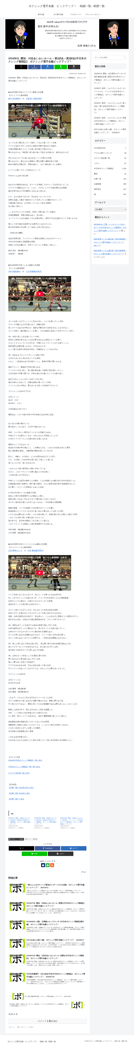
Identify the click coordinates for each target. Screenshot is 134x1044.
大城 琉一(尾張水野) (34, 99)
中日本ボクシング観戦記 (16, 839)
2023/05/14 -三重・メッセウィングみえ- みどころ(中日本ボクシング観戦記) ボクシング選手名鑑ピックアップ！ (110, 227)
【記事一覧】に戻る (16, 799)
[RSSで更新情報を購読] (52, 865)
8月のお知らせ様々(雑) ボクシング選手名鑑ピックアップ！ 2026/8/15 (110, 130)
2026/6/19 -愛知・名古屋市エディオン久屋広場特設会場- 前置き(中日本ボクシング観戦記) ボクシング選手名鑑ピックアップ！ (110, 78)
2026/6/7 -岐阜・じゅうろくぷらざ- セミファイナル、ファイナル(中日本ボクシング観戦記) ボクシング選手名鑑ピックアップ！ (110, 93)
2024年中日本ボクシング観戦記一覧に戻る (25, 760)
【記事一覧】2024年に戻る (19, 793)
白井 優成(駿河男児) (35, 551)
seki (95, 245)
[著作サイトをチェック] (43, 865)
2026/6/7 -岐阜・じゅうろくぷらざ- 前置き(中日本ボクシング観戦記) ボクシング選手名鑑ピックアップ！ (110, 121)
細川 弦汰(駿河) (14, 99)
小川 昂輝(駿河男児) (34, 272)
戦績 (36, 839)
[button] (74, 67)
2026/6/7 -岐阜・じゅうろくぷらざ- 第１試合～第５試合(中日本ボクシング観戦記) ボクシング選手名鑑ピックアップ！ (110, 108)
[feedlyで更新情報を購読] (48, 865)
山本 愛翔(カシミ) (15, 551)
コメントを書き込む (48, 1021)
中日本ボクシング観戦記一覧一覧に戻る (24, 767)
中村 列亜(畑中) (14, 272)
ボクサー (29, 839)
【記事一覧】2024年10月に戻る (21, 788)
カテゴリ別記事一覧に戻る (19, 773)
